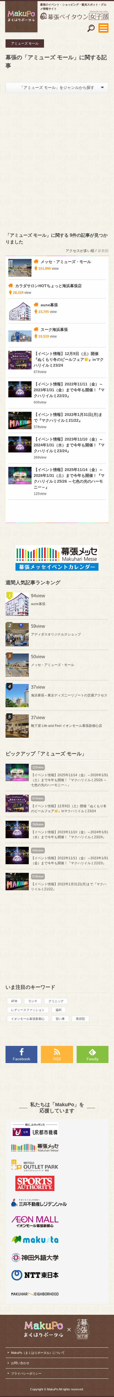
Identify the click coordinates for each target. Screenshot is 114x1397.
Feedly (93, 1059)
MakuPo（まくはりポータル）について (38, 1352)
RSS (57, 1059)
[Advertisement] (57, 161)
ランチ (32, 1001)
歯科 (59, 1010)
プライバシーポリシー (26, 1373)
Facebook (21, 1059)
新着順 (103, 251)
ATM (14, 1001)
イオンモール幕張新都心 (28, 1018)
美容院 (80, 1018)
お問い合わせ (20, 1363)
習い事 (60, 1018)
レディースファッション (28, 1010)
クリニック (56, 1001)
